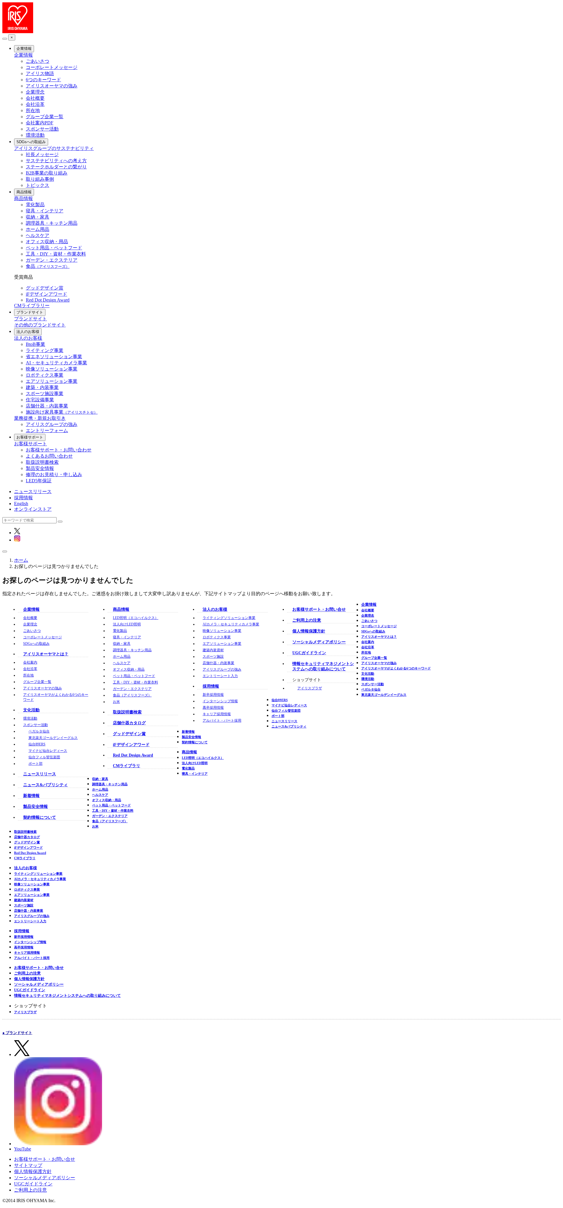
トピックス (37, 185)
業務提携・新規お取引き (40, 418)
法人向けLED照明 (127, 624)
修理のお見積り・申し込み (54, 474)
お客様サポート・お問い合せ (319, 609)
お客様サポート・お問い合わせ (58, 449)
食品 (47, 266)
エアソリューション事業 (51, 381)
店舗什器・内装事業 (47, 405)
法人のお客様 (27, 331)
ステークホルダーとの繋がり (56, 166)
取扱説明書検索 (42, 462)
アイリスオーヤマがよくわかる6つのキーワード (396, 668)
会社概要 (35, 98)
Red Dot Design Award (47, 299)
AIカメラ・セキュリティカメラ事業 (231, 624)
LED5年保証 (39, 480)
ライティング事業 (44, 350)
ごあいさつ (37, 61)
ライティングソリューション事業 (229, 618)
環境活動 (35, 135)
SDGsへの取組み (31, 142)
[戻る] (4, 39)
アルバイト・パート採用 (222, 720)
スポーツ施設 (213, 656)
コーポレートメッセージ (51, 67)
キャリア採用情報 (217, 714)
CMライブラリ (126, 766)
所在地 (33, 110)
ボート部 (35, 764)
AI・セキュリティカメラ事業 (56, 362)
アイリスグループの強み (51, 424)
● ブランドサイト (17, 1033)
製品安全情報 (40, 468)
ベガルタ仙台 (39, 731)
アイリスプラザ (309, 688)
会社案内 (30, 662)
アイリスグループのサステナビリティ (54, 148)
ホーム (21, 560)
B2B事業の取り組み (46, 172)
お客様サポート (29, 437)
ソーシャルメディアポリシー (319, 642)
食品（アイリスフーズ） (132, 695)
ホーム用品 (37, 229)
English (21, 503)
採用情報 (23, 497)
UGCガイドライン (309, 653)
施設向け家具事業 (62, 412)
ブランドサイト (29, 312)
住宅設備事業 (40, 399)
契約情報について (39, 817)
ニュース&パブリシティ (45, 785)
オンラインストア (33, 509)
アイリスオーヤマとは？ (45, 654)
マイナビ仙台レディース (47, 751)
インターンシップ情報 (220, 701)
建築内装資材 (213, 650)
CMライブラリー (32, 305)
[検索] (60, 521)
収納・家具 (37, 216)
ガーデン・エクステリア (51, 260)
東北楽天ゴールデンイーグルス (53, 738)
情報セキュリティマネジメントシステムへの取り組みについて (67, 995)
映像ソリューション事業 (51, 368)
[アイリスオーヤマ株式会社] (17, 31)
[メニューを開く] (4, 551)
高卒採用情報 (213, 707)
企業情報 (24, 48)
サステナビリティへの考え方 (56, 160)
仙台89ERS (36, 744)
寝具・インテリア (44, 210)
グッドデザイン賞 (44, 287)
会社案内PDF (39, 122)
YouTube (22, 1148)
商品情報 (24, 192)
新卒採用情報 (213, 695)
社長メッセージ (42, 154)
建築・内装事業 (42, 387)
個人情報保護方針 (308, 631)
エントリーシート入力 (220, 676)
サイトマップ (28, 1165)
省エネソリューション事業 (54, 356)
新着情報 (31, 796)
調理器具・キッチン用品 (51, 223)
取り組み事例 (40, 179)
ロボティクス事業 (44, 375)
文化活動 (31, 710)
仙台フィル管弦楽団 (44, 757)
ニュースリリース (33, 491)
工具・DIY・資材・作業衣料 (56, 253)
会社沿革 (35, 104)
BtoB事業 (35, 344)
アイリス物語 (40, 73)
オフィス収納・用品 (47, 241)
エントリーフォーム (47, 430)
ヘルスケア (37, 235)
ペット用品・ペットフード (54, 247)
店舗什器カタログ (129, 723)
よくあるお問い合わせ (49, 456)
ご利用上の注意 (306, 620)
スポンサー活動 (42, 128)
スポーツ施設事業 (44, 393)
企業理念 (35, 91)
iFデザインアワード (46, 294)
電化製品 (35, 204)
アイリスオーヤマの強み (51, 85)
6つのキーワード (43, 79)
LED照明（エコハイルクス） (135, 618)
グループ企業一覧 (44, 116)
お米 (116, 702)
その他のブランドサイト (40, 324)
